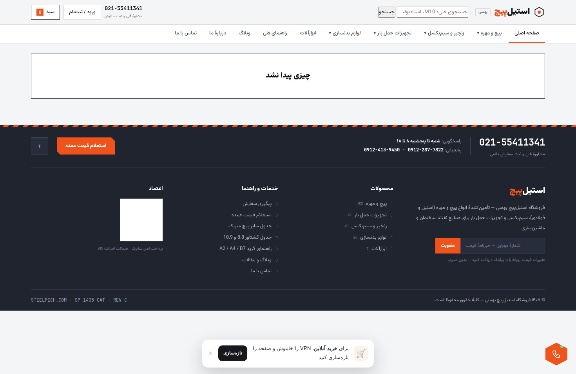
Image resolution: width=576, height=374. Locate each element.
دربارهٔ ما (217, 33)
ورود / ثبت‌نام (82, 12)
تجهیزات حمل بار (367, 215)
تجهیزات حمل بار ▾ (392, 33)
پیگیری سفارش (257, 204)
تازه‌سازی (232, 353)
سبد (47, 12)
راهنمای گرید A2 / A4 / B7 (245, 249)
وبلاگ (244, 33)
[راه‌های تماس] (556, 354)
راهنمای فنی (275, 33)
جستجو (387, 12)
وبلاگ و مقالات (257, 260)
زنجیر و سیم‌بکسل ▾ (444, 33)
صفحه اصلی (526, 33)
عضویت (448, 245)
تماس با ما (186, 33)
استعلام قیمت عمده (85, 146)
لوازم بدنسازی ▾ (345, 33)
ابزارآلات (308, 33)
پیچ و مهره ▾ (489, 33)
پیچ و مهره (372, 204)
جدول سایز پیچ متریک (250, 226)
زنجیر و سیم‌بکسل (365, 226)
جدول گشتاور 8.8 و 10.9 (247, 237)
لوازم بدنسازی (370, 237)
